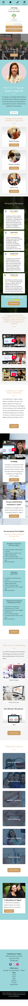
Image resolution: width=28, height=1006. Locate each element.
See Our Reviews (14, 303)
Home (14, 975)
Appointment (14, 984)
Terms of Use (6, 994)
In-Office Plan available (14, 11)
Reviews (14, 980)
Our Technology (14, 733)
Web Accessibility (14, 994)
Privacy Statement (21, 993)
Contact (14, 982)
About (14, 977)
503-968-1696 (14, 10)
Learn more (14, 112)
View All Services (14, 870)
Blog (14, 978)
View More (14, 426)
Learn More (14, 55)
